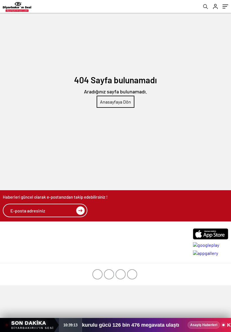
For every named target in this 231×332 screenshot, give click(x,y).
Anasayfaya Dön (115, 101)
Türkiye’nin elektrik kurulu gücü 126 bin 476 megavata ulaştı (94, 325)
